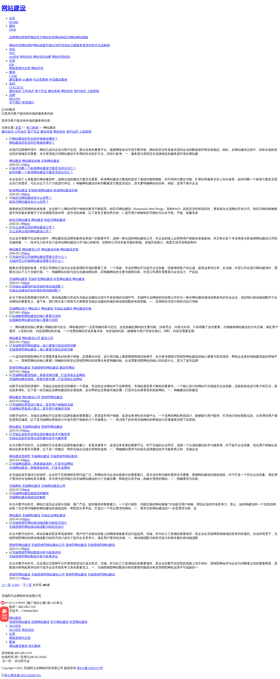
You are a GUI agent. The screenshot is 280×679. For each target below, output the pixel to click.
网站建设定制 (69, 249)
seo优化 (14, 56)
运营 (12, 634)
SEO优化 (15, 626)
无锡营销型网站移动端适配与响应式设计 (36, 526)
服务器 (81, 45)
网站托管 (15, 45)
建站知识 (15, 91)
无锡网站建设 (18, 279)
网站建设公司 (31, 249)
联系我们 (28, 102)
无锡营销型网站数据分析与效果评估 (33, 556)
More (26, 164)
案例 (12, 642)
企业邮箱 (104, 45)
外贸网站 (55, 37)
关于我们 (15, 102)
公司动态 (28, 91)
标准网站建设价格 (65, 190)
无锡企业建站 (63, 308)
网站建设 (14, 8)
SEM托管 (58, 45)
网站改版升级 (43, 45)
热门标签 (32, 127)
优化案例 (34, 646)
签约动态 (80, 91)
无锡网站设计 (18, 308)
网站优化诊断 (42, 56)
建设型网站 (67, 367)
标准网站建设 (18, 190)
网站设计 (34, 308)
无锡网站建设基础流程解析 (27, 497)
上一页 (6, 585)
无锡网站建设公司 (53, 485)
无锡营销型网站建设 (45, 367)
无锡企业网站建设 (53, 515)
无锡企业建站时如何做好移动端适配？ (35, 290)
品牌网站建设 (40, 622)
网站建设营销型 (19, 456)
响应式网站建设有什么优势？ (29, 201)
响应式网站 (68, 37)
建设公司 (47, 338)
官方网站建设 (59, 622)
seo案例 (27, 79)
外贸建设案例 (58, 79)
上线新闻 (93, 91)
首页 (18, 127)
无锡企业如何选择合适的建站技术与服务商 (38, 438)
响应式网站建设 (19, 220)
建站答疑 (54, 91)
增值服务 (15, 41)
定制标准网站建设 (40, 190)
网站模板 (82, 37)
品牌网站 (15, 37)
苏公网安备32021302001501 (23, 675)
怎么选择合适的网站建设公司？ (30, 231)
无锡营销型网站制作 (64, 456)
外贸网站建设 (62, 279)
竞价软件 (92, 45)
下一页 (27, 585)
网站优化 (67, 91)
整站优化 (26, 56)
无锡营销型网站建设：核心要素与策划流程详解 (41, 349)
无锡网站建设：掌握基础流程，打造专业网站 (39, 467)
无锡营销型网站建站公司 (48, 545)
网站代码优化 (61, 56)
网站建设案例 (18, 646)
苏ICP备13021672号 (90, 668)
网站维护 (27, 45)
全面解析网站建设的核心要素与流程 (33, 320)
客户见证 (41, 91)
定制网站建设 (50, 160)
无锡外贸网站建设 (40, 279)
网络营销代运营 (19, 68)
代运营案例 (40, 79)
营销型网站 (29, 37)
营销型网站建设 (19, 367)
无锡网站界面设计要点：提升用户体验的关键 (39, 408)
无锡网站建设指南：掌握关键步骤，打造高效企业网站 (45, 379)
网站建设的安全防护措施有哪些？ (32, 142)
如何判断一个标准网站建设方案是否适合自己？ (41, 172)
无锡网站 (15, 485)
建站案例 (15, 79)
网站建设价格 (31, 160)
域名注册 (70, 45)
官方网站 (43, 37)
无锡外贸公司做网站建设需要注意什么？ (36, 260)
